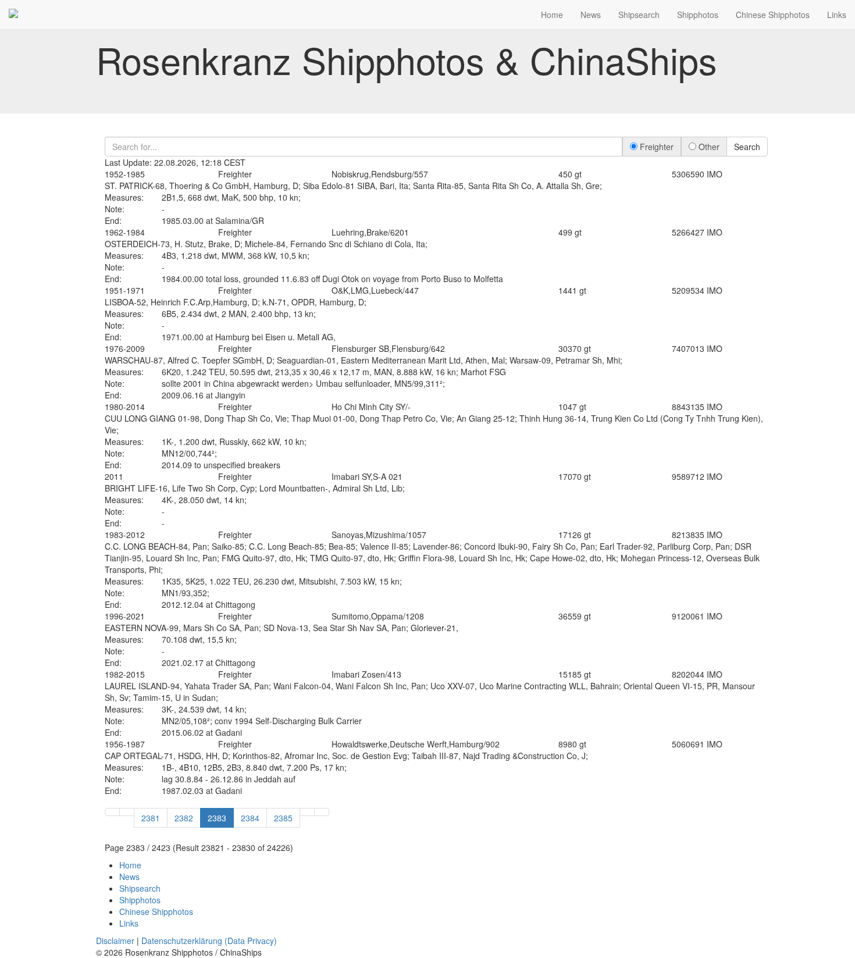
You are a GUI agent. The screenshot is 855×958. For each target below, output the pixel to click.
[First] (112, 812)
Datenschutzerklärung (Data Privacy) (209, 940)
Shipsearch (639, 14)
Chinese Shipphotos (773, 14)
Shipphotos (697, 14)
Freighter (655, 146)
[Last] (321, 812)
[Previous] (126, 812)
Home (552, 14)
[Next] (307, 812)
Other (707, 146)
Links (836, 14)
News (590, 14)
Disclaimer (115, 940)
